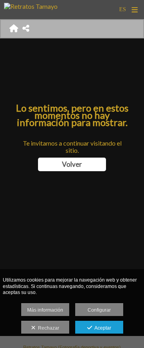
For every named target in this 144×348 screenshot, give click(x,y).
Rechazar (47, 328)
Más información (45, 310)
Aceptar (101, 328)
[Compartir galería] (26, 28)
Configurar (99, 310)
